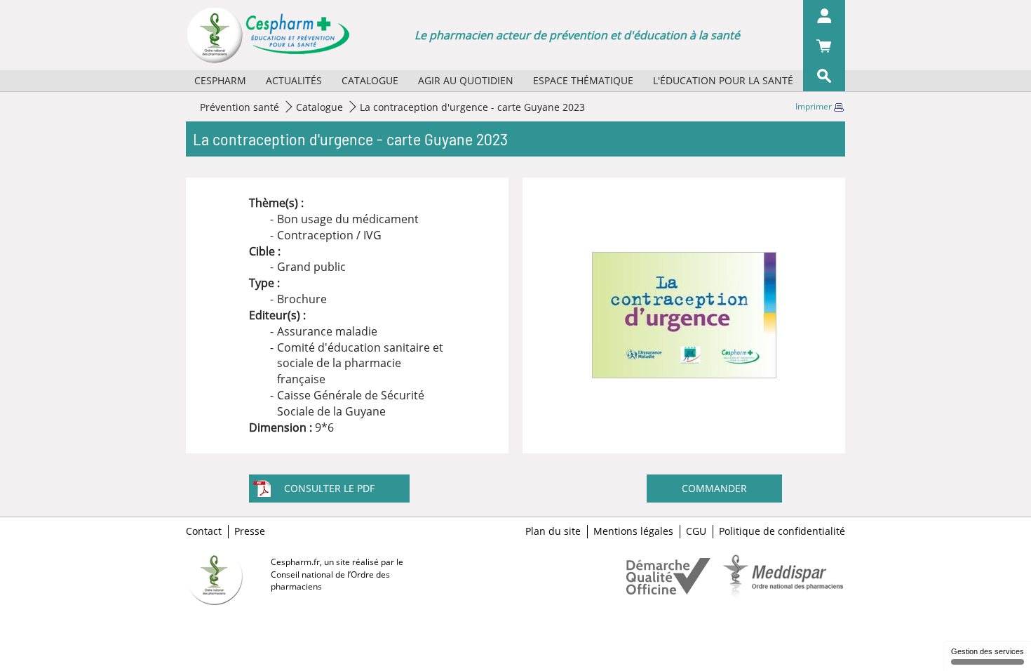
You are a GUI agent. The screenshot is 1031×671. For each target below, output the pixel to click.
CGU (696, 531)
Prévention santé (239, 107)
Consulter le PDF (329, 488)
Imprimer (814, 106)
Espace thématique (583, 80)
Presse (249, 531)
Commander (714, 488)
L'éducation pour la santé (723, 80)
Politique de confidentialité (782, 531)
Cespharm (220, 80)
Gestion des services (987, 651)
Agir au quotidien (465, 80)
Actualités (294, 80)
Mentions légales (633, 531)
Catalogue (370, 80)
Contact (204, 531)
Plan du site (553, 531)
